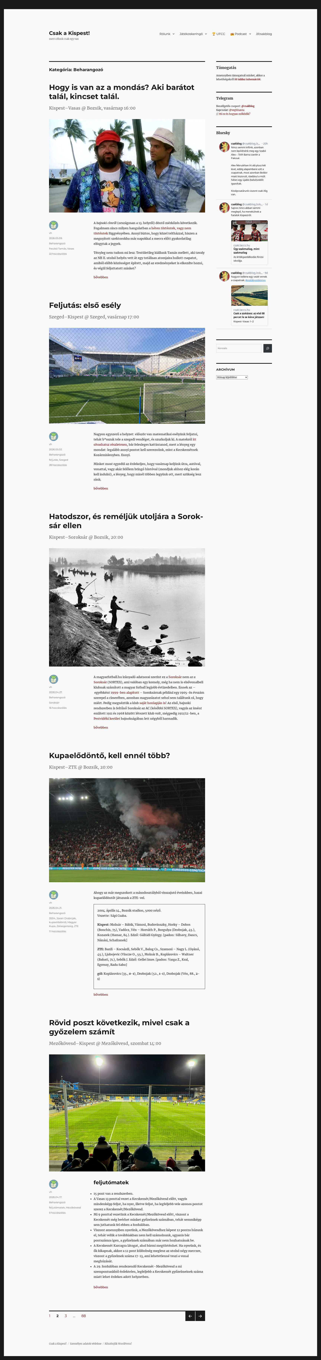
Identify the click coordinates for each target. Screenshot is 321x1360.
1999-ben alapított (125, 692)
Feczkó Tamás (57, 248)
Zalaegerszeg (65, 926)
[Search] (267, 348)
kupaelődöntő (57, 922)
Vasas (70, 248)
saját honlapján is (153, 703)
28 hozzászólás (58, 464)
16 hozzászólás (58, 707)
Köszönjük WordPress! (118, 1343)
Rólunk (165, 34)
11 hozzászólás (57, 931)
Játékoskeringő (191, 34)
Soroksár (175, 677)
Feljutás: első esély (85, 305)
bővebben (101, 277)
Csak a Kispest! (69, 33)
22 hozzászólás (58, 253)
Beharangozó (57, 243)
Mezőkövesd (73, 1207)
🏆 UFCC (218, 34)
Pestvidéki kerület (107, 718)
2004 (52, 918)
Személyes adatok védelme (85, 1343)
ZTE (76, 926)
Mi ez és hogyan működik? (234, 114)
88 (85, 1316)
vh (50, 232)
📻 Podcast (238, 34)
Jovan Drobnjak (66, 918)
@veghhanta (236, 110)
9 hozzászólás (57, 1212)
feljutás (53, 459)
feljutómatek (57, 1207)
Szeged (63, 459)
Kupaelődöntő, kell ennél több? (109, 755)
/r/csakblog (264, 34)
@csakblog (247, 106)
